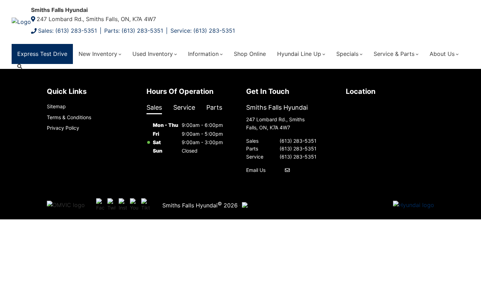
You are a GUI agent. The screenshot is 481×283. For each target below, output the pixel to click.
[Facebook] (100, 205)
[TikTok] (145, 205)
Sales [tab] (154, 107)
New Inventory (98, 53)
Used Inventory (152, 53)
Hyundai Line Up (299, 53)
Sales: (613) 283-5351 (67, 30)
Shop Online (250, 53)
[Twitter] (111, 205)
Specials (347, 53)
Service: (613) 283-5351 (202, 30)
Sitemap (56, 106)
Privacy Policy (63, 128)
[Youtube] (134, 205)
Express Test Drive (42, 53)
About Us (442, 53)
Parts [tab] (214, 107)
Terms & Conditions (69, 117)
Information (203, 53)
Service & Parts (394, 53)
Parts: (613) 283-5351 (133, 30)
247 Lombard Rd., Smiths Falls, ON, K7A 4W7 (96, 18)
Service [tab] (184, 107)
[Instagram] (123, 205)
